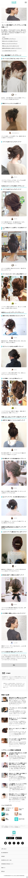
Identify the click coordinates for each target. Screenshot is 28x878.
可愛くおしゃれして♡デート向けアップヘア (10, 45)
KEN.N (15, 94)
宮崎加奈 (15, 488)
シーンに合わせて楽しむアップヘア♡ (9, 50)
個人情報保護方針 (4, 852)
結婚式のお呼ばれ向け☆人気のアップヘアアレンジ (12, 48)
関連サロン (3, 867)
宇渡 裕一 (15, 369)
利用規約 (3, 856)
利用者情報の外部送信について (7, 863)
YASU (15, 303)
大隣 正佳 (15, 177)
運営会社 (3, 871)
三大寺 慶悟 (15, 642)
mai (15, 566)
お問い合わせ (3, 848)
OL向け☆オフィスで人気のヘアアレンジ (10, 41)
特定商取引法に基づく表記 (6, 860)
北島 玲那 (15, 218)
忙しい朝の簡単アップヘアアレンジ (9, 38)
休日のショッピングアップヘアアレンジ (9, 43)
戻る (14, 665)
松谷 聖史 (15, 337)
